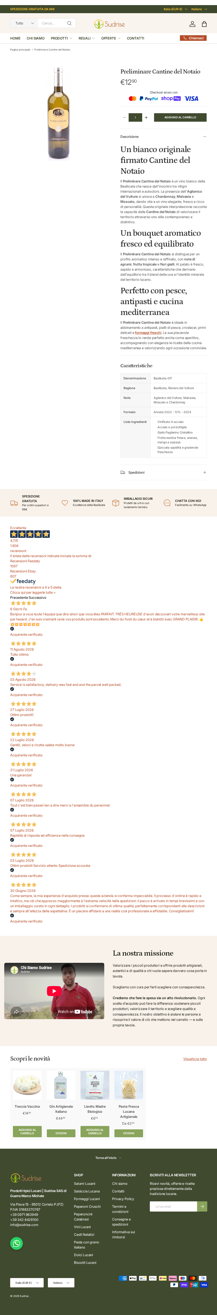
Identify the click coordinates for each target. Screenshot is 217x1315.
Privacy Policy (123, 1199)
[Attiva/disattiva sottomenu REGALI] (93, 38)
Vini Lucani (82, 1227)
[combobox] (43, 23)
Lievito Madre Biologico (95, 1109)
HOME (15, 38)
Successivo (37, 597)
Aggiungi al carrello (180, 117)
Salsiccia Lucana (87, 1191)
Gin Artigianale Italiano (61, 1109)
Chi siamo (120, 1183)
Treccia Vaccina (27, 1106)
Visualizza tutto (195, 1059)
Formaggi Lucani (87, 1199)
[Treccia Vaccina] (27, 1085)
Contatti (118, 1191)
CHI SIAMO (36, 38)
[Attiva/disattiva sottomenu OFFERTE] (119, 38)
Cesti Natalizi (84, 1234)
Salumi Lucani (84, 1183)
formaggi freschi (148, 333)
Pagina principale (20, 49)
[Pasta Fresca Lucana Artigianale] (128, 1085)
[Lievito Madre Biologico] (95, 1085)
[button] (204, 24)
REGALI (84, 38)
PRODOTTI (59, 38)
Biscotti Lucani (85, 1262)
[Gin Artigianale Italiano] (61, 1085)
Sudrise (24, 1296)
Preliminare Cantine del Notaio (52, 49)
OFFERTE (108, 38)
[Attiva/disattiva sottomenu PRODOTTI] (70, 38)
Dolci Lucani (83, 1255)
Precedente (19, 597)
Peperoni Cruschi (87, 1206)
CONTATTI (135, 38)
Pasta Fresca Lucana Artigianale (129, 1111)
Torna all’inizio (106, 1158)
